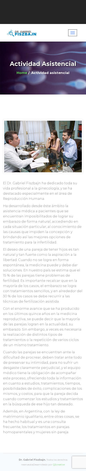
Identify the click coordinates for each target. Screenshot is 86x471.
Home (22, 73)
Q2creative (59, 464)
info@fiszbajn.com (43, 5)
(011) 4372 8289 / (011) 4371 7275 (43, 10)
